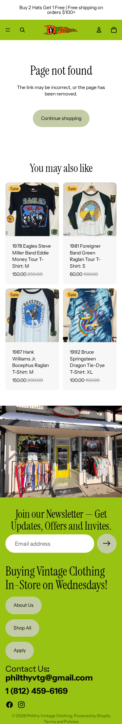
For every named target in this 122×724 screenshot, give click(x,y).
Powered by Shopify (92, 715)
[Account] (99, 29)
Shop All (22, 628)
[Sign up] (107, 543)
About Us (24, 605)
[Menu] (8, 30)
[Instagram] (21, 705)
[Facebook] (9, 705)
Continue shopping (61, 118)
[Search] (22, 29)
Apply (20, 651)
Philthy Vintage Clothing (49, 715)
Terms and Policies (61, 721)
